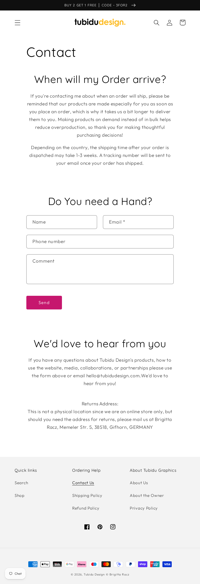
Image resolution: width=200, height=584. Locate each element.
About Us (139, 482)
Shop (20, 495)
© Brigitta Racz (117, 574)
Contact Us (83, 482)
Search (21, 482)
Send (44, 302)
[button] (17, 22)
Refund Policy (85, 508)
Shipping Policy (87, 495)
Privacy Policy (144, 508)
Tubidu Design (94, 574)
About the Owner (147, 495)
